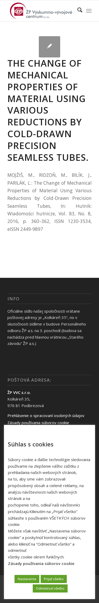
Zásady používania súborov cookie (38, 422)
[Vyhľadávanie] (77, 10)
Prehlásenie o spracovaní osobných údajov (45, 415)
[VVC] (41, 10)
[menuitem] (77, 10)
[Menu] (89, 10)
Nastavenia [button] (27, 579)
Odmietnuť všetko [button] (50, 588)
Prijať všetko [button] (54, 579)
